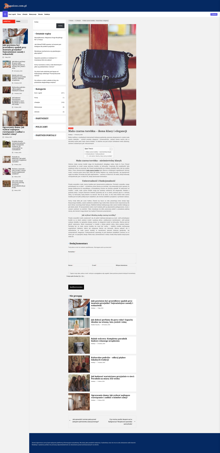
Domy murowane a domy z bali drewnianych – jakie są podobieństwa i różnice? (48, 66)
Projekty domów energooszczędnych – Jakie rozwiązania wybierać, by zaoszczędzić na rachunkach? (19, 145)
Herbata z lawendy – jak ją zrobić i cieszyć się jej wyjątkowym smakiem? (19, 171)
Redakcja (47, 14)
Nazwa (70, 265)
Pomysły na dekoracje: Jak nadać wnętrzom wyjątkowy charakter (19, 159)
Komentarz (72, 252)
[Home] (5, 14)
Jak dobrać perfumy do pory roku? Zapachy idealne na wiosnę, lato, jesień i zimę (18, 64)
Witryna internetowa (121, 265)
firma (18, 21)
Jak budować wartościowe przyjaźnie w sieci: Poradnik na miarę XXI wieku (18, 101)
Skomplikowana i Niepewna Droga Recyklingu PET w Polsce (48, 39)
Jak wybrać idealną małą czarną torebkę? (100, 156)
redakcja (70, 134)
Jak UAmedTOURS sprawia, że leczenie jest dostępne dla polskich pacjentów (47, 45)
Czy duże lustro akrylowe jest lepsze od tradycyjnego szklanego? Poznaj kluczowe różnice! (47, 74)
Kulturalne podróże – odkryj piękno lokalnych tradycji (19, 88)
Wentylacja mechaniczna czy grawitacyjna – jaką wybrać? (48, 52)
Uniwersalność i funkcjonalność (95, 154)
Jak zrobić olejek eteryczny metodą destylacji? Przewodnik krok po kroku (18, 184)
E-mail (94, 265)
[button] (110, 149)
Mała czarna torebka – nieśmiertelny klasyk (98, 152)
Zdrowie (40, 14)
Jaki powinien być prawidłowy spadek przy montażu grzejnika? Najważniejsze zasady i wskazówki (14, 49)
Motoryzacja (32, 14)
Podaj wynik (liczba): (73, 276)
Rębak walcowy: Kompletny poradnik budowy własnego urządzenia (19, 77)
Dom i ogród (12, 14)
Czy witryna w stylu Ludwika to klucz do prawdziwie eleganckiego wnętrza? (46, 81)
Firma (19, 14)
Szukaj (36, 22)
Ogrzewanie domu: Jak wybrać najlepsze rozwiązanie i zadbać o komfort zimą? (13, 130)
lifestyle (6, 21)
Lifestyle (24, 14)
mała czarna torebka (92, 170)
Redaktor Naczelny (95, 325)
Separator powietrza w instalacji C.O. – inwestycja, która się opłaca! (46, 59)
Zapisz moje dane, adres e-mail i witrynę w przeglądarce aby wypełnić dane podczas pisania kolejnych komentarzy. (103, 273)
